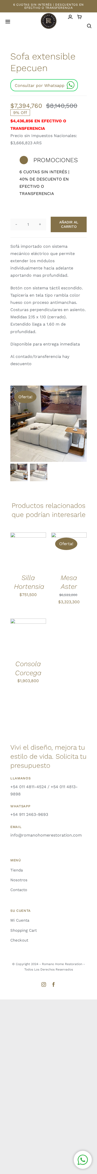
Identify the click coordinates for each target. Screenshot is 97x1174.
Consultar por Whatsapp (39, 85)
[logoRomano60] (48, 15)
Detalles (21, 556)
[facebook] (53, 984)
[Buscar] (89, 26)
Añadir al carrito (68, 224)
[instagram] (43, 984)
